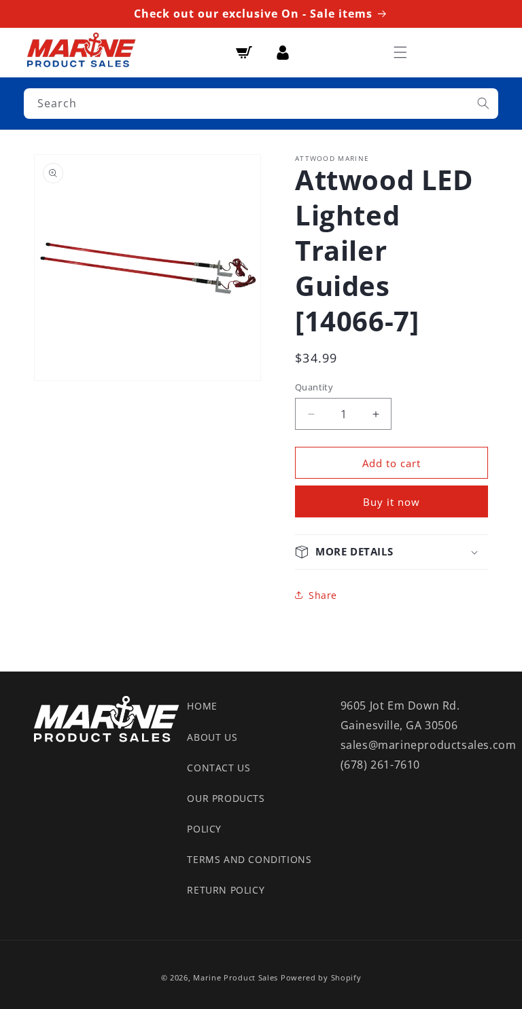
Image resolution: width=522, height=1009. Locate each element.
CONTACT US (218, 767)
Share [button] (323, 595)
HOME (202, 705)
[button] (400, 52)
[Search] (483, 103)
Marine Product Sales (235, 977)
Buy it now (391, 502)
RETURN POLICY (225, 889)
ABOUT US (212, 737)
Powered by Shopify (321, 977)
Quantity (314, 387)
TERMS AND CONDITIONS (249, 859)
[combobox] (261, 103)
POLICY (204, 828)
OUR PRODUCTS (225, 798)
